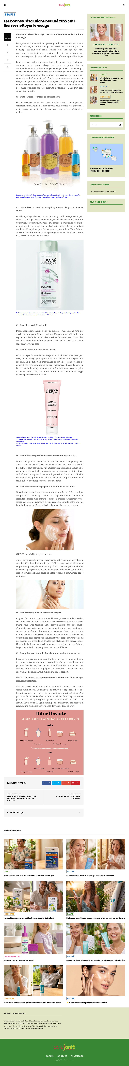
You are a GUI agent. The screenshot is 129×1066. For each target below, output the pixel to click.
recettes (50, 1026)
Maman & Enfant (13, 956)
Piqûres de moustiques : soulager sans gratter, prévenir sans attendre (95, 918)
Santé (103, 74)
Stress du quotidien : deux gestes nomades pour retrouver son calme (32, 1002)
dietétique (7, 1024)
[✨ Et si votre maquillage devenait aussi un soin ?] (95, 980)
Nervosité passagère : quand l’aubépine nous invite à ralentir (111, 102)
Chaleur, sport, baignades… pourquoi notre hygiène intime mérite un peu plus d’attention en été (106, 52)
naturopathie (57, 1024)
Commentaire (15, 812)
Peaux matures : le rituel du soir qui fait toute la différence (111, 91)
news (5, 1026)
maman (35, 1024)
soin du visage (30, 1029)
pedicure (25, 1026)
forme (17, 1024)
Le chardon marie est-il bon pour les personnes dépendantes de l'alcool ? (21, 798)
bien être (47, 1021)
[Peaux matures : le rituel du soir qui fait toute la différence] (93, 89)
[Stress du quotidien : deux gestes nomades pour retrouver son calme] (33, 980)
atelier (23, 1021)
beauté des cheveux (36, 1021)
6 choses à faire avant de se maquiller (68, 797)
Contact (62, 1056)
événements (39, 1029)
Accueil (50, 1056)
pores (30, 1026)
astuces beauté (15, 1021)
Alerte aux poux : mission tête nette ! (19, 960)
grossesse (23, 1024)
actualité (7, 1021)
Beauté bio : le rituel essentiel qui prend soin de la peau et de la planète (95, 960)
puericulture (43, 1026)
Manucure (42, 1024)
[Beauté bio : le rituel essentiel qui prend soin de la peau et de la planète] (95, 938)
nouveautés (11, 1026)
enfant (13, 1024)
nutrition (18, 1026)
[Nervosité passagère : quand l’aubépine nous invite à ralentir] (93, 100)
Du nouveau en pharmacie (106, 45)
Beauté (10, 15)
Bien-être (105, 97)
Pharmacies (77, 1056)
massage (49, 1024)
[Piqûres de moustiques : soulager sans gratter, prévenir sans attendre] (95, 896)
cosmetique (54, 1021)
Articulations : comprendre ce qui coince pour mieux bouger (111, 80)
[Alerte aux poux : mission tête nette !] (33, 938)
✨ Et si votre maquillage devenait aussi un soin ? (86, 1002)
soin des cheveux (9, 1029)
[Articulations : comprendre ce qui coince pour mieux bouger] (93, 77)
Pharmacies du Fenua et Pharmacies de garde (101, 169)
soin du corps (19, 1029)
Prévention (35, 1026)
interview (30, 1024)
